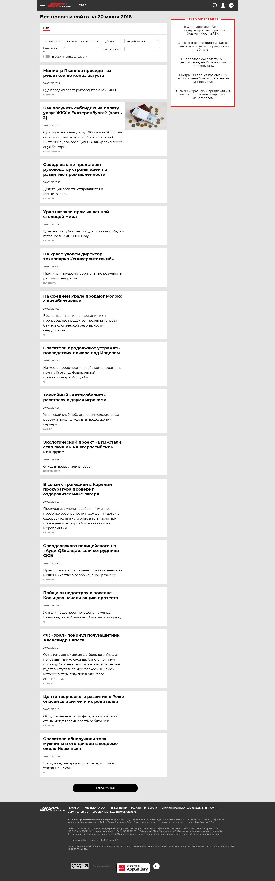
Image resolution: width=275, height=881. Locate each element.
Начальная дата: (50, 50)
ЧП (44, 335)
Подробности (51, 471)
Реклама (73, 808)
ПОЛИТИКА (49, 283)
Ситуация (49, 199)
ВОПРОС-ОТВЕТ (51, 152)
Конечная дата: (113, 49)
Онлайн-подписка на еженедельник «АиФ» (189, 808)
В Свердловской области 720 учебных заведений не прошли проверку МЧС (203, 62)
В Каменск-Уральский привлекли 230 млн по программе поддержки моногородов (203, 94)
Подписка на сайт (95, 808)
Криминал (49, 95)
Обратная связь (78, 812)
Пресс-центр (119, 808)
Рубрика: (109, 41)
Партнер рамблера (102, 866)
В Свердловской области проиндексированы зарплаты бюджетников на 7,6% (203, 30)
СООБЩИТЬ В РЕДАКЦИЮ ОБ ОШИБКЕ (114, 812)
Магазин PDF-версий (144, 808)
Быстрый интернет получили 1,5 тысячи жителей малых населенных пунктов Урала (202, 78)
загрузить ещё (105, 788)
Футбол (48, 684)
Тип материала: (53, 41)
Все (46, 28)
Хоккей (47, 429)
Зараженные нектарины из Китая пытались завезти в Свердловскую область (203, 46)
